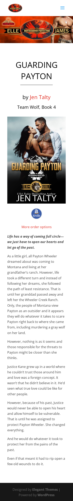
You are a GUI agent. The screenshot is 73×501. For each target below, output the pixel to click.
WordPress (46, 495)
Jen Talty (40, 97)
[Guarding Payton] (36, 160)
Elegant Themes (45, 489)
